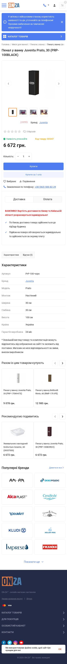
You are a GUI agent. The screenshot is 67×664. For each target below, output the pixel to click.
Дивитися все (55, 468)
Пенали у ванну (37, 45)
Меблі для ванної (20, 45)
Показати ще (32, 561)
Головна (5, 45)
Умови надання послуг (12, 599)
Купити (33, 166)
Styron (29, 599)
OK (59, 649)
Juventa (43, 122)
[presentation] (8, 83)
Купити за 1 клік (34, 174)
